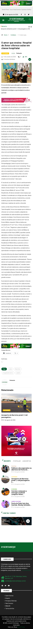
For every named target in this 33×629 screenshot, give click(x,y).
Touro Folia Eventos (15, 9)
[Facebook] (2, 585)
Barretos (17, 369)
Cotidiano (13, 35)
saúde (18, 373)
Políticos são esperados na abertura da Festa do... (21, 469)
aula (10, 369)
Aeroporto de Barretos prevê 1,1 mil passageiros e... (20, 480)
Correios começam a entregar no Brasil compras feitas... (19, 492)
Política (13, 466)
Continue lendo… (26, 570)
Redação (19, 53)
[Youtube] (8, 585)
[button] (3, 20)
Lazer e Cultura (16, 501)
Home (5, 35)
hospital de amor (8, 373)
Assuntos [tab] (27, 461)
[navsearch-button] (30, 19)
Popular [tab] (17, 461)
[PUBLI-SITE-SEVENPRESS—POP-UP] (16, 440)
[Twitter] (5, 585)
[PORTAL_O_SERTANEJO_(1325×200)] (16, 3)
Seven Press (5, 9)
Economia (14, 489)
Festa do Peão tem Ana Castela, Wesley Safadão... (21, 504)
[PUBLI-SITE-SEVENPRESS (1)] (16, 100)
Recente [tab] (7, 461)
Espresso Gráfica (26, 9)
